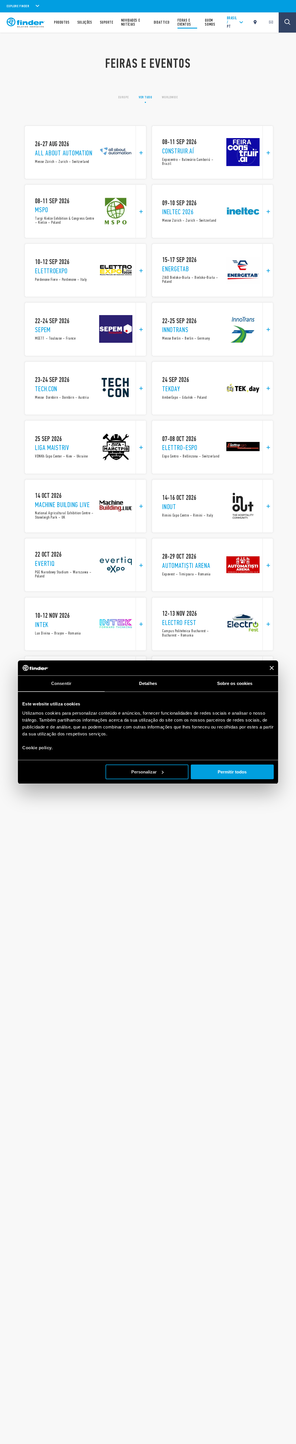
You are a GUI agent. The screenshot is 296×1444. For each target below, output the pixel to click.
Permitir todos (232, 771)
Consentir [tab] (61, 683)
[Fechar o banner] (272, 668)
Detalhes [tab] (148, 683)
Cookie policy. (37, 747)
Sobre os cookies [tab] (235, 683)
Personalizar (144, 771)
